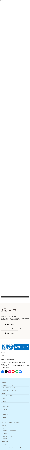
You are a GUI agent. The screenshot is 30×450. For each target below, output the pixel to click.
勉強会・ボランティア (7, 414)
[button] (9, 324)
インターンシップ (6, 417)
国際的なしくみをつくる (8, 385)
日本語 (2, 355)
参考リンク (4, 425)
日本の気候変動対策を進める (9, 387)
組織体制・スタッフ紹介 (8, 436)
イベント (4, 404)
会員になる (5, 409)
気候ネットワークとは (6, 428)
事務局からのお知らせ (6, 441)
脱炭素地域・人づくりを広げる (9, 390)
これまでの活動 (6, 438)
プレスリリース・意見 (7, 395)
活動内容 (4, 382)
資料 (4, 398)
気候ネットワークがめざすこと (9, 430)
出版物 (4, 401)
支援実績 (5, 420)
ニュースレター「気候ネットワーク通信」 (11, 422)
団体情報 (5, 433)
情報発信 (4, 393)
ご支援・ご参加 (5, 406)
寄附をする (5, 412)
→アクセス (7, 364)
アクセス (4, 444)
